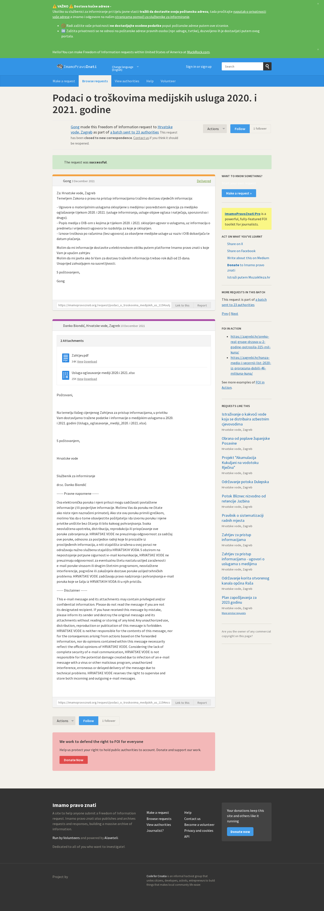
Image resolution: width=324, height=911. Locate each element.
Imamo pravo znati (76, 66)
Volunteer (168, 81)
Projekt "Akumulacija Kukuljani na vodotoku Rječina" (240, 462)
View (80, 361)
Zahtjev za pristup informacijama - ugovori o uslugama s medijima (243, 558)
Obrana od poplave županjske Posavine (246, 441)
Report (202, 305)
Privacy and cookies (198, 831)
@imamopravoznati (258, 877)
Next (234, 313)
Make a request (64, 81)
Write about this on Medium (248, 258)
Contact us (141, 138)
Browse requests (95, 81)
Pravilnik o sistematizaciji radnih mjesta (243, 518)
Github (249, 877)
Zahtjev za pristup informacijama (236, 537)
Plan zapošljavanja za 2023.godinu (239, 600)
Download (90, 361)
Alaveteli (111, 838)
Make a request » (239, 193)
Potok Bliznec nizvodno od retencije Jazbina (244, 498)
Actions (213, 128)
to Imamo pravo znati (245, 267)
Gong (75, 126)
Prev (225, 313)
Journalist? (155, 831)
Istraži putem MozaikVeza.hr (248, 277)
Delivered (204, 181)
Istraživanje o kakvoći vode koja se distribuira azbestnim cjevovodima (245, 419)
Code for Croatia (61, 887)
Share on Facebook (241, 251)
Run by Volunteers (66, 838)
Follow (240, 128)
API (187, 836)
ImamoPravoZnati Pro (243, 213)
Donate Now (73, 760)
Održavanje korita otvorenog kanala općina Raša (245, 581)
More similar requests (234, 613)
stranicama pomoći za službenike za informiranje (152, 17)
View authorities (127, 81)
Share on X (235, 244)
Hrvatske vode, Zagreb (237, 430)
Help (150, 81)
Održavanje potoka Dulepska (245, 481)
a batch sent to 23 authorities (134, 132)
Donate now (240, 831)
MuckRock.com (198, 52)
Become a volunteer (199, 825)
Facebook (268, 877)
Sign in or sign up (199, 66)
